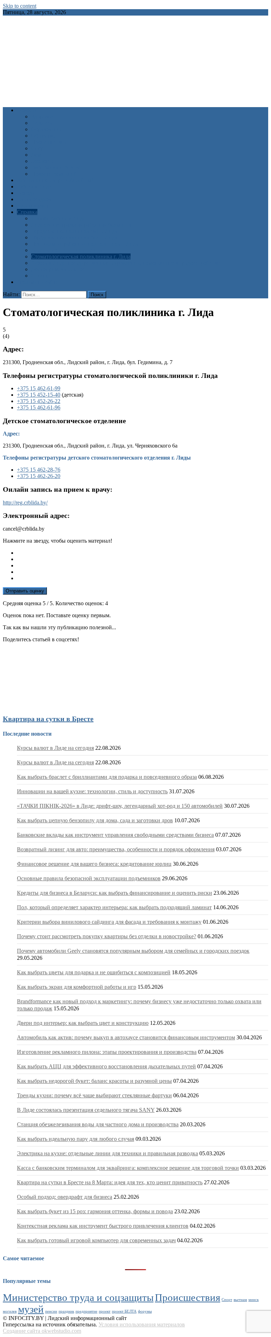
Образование (46, 129)
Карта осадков (34, 199)
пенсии (51, 1311)
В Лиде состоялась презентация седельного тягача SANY (86, 1110)
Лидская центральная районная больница (81, 225)
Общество (43, 136)
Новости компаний (54, 174)
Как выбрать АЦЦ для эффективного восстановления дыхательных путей (106, 1066)
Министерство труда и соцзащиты (78, 1297)
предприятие (86, 1311)
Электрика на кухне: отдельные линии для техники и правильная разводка (107, 1153)
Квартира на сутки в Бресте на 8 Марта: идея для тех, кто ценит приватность (110, 1182)
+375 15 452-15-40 (38, 395)
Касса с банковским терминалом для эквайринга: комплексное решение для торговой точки (128, 1168)
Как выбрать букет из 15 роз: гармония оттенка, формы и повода (95, 1211)
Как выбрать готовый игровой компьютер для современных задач (96, 1240)
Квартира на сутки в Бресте (48, 719)
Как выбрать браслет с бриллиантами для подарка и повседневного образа (107, 777)
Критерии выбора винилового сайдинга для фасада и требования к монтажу (109, 922)
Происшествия (49, 142)
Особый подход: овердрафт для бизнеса (64, 1197)
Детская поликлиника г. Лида (66, 250)
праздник (66, 1311)
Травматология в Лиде (58, 218)
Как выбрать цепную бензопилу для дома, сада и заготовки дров (95, 820)
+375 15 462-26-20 (38, 476)
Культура (42, 123)
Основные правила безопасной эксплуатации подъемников (89, 878)
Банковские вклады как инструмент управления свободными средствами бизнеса (115, 835)
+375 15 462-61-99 (38, 388)
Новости (27, 110)
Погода (26, 193)
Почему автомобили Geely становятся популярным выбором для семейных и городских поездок (133, 951)
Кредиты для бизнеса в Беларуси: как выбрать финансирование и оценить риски (114, 893)
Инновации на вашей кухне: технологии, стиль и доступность (92, 791)
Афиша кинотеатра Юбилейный (56, 180)
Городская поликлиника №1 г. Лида (74, 231)
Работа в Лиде (34, 186)
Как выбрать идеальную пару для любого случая (75, 1139)
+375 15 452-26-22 (38, 401)
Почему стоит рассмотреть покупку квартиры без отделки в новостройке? (106, 936)
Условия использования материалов (141, 1324)
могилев (10, 1311)
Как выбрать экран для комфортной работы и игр (76, 987)
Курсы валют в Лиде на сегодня (55, 748)
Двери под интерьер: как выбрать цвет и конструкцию (83, 1023)
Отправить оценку (25, 591)
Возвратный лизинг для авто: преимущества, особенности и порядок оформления (116, 849)
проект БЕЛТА (124, 1311)
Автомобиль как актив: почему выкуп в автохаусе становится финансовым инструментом (126, 1037)
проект (104, 1311)
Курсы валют (33, 206)
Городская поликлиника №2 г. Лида (74, 237)
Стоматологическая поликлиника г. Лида (81, 256)
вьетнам (240, 1300)
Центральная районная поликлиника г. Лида (84, 244)
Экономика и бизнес (55, 167)
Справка (27, 212)
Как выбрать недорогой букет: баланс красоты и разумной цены (94, 1081)
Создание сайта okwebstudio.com (42, 1331)
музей (31, 1309)
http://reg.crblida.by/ (25, 503)
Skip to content (19, 6)
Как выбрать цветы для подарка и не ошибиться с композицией (93, 972)
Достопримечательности (60, 269)
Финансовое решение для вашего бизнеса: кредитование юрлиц (94, 864)
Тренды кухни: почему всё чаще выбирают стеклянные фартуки (94, 1095)
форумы (145, 1311)
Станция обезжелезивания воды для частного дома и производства (98, 1124)
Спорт (38, 148)
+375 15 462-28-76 (38, 470)
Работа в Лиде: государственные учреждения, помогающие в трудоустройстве (125, 263)
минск (253, 1300)
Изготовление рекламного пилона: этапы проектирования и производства (107, 1052)
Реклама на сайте (37, 282)
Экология (42, 161)
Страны (40, 276)
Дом (36, 155)
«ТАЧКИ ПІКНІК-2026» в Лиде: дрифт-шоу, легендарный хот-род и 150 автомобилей (120, 806)
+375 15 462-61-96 (38, 407)
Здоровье (42, 116)
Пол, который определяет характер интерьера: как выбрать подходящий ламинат (114, 907)
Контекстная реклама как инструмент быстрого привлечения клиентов (102, 1226)
